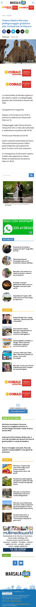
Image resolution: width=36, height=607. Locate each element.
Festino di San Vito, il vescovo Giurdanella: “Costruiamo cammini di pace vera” (22, 517)
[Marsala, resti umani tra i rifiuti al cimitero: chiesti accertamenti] (7, 273)
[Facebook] (4, 31)
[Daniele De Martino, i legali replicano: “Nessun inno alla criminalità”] (7, 319)
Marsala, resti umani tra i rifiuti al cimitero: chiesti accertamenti (22, 273)
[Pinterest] (21, 583)
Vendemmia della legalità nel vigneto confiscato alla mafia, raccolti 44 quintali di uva (23, 481)
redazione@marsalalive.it (14, 601)
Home (4, 15)
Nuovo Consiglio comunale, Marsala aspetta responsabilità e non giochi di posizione (17, 450)
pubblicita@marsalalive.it (22, 604)
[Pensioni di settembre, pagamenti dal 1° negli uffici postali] (7, 248)
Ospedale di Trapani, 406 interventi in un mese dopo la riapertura (23, 297)
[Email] (18, 31)
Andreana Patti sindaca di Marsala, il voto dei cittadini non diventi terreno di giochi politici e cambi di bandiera (18, 439)
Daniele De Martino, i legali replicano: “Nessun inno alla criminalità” (23, 319)
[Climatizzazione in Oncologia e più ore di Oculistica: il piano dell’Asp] (7, 261)
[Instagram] (10, 583)
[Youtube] (20, 563)
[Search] (31, 175)
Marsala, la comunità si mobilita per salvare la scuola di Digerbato (21, 493)
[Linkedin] (15, 583)
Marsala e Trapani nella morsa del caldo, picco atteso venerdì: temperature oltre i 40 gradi (21, 469)
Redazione (5, 37)
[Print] (22, 31)
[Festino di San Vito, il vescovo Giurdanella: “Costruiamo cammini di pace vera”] (7, 517)
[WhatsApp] (27, 31)
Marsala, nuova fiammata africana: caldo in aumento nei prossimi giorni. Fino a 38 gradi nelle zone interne (23, 505)
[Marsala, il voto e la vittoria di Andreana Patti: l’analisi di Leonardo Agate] (7, 367)
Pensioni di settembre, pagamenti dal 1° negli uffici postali (23, 249)
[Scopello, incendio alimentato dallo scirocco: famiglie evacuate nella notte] (7, 285)
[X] (9, 31)
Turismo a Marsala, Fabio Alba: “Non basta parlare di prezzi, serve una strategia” (23, 355)
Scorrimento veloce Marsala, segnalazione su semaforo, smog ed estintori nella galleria (22, 331)
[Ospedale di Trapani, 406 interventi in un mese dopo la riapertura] (7, 297)
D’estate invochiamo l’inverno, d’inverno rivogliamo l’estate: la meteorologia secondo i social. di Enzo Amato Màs (17, 427)
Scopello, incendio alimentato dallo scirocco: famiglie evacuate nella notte (22, 285)
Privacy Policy (7, 593)
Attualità (9, 15)
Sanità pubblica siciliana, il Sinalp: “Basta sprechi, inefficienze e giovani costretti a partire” (22, 343)
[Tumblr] (26, 583)
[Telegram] (13, 31)
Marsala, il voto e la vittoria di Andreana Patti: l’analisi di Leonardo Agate (23, 367)
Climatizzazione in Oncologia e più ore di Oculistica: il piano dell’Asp (23, 261)
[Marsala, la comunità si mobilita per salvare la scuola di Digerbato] (7, 493)
